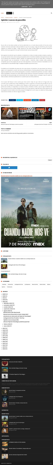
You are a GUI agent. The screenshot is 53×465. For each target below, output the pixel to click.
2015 (4, 339)
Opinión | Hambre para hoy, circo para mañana (26, 116)
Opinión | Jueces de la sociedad (41, 116)
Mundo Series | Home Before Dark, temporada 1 (15, 314)
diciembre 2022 (8, 303)
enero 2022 (7, 326)
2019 (4, 332)
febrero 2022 (7, 324)
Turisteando (9, 286)
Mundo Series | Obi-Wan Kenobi (11, 312)
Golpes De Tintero (8, 17)
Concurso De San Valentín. (15, 362)
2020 (4, 330)
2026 (4, 294)
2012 (4, 345)
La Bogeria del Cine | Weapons (16, 396)
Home (2, 13)
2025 (4, 296)
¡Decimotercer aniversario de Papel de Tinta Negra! (17, 316)
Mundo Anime (35, 284)
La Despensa (27, 284)
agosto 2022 (7, 310)
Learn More (24, 6)
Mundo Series (42, 284)
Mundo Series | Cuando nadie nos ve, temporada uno (16, 176)
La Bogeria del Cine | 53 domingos (16, 265)
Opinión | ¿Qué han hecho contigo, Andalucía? (8, 116)
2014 (4, 341)
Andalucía (4, 108)
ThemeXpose (9, 463)
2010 (4, 349)
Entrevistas (10, 284)
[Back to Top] (51, 463)
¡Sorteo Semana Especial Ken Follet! (18, 454)
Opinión (15, 17)
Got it (30, 6)
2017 (4, 335)
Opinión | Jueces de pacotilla (11, 320)
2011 (4, 347)
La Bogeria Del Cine (19, 284)
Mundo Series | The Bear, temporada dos (18, 403)
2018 (4, 334)
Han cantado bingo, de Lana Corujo (17, 274)
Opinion (3, 286)
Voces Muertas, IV (5, 271)
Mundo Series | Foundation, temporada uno (20, 448)
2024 (4, 298)
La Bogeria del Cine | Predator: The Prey (13, 318)
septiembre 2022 (8, 309)
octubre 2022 (7, 307)
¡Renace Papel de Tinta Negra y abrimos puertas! (16, 321)
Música (48, 284)
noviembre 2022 (8, 305)
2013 (4, 343)
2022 (4, 301)
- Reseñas (4, 284)
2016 (4, 337)
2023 (4, 299)
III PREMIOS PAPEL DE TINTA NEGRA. (17, 442)
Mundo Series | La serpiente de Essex (17, 390)
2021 (4, 328)
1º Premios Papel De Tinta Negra (17, 374)
